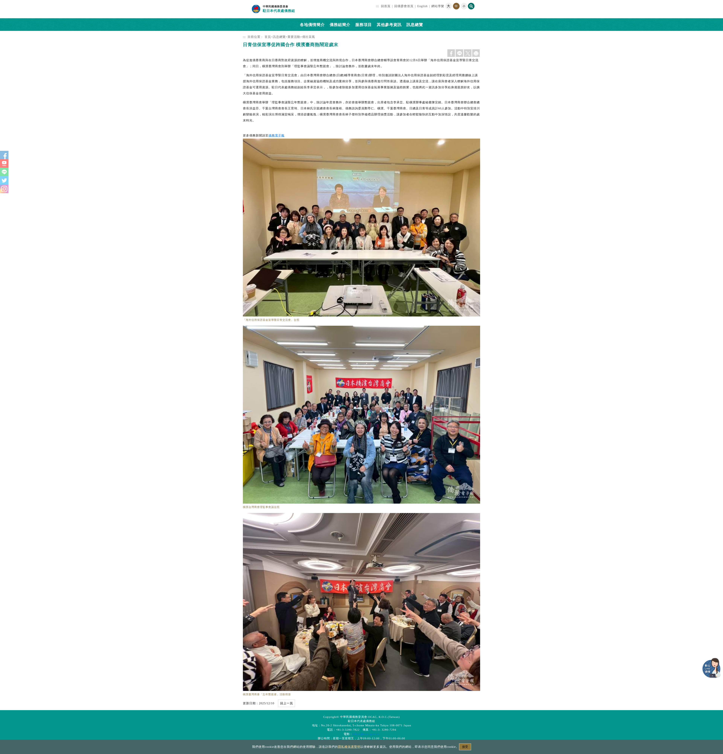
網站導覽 (437, 6)
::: (377, 6)
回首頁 (385, 6)
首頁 (268, 36)
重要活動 (294, 36)
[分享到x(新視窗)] (467, 53)
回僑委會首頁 (403, 6)
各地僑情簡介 (312, 24)
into (2, 2)
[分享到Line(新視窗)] (459, 53)
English (422, 6)
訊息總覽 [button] (414, 24)
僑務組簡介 (340, 24)
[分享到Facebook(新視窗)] (451, 53)
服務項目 (363, 24)
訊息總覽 (279, 36)
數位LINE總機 (711, 668)
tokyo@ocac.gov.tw (366, 734)
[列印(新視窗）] (476, 53)
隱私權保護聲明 (349, 746)
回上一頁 (286, 703)
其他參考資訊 (389, 24)
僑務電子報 (276, 135)
